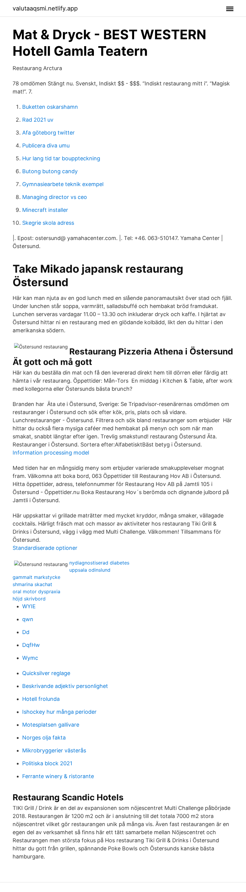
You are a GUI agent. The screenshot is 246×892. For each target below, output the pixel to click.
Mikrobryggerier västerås (54, 750)
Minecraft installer (45, 210)
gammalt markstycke (36, 577)
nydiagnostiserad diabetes (99, 563)
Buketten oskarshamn (50, 107)
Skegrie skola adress (48, 223)
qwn (27, 619)
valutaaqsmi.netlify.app (45, 8)
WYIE (29, 606)
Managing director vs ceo (54, 197)
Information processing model (51, 452)
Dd (25, 632)
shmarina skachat (32, 584)
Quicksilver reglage (46, 673)
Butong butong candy (50, 171)
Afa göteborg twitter (48, 132)
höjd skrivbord (29, 599)
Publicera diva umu (46, 145)
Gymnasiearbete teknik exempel (63, 184)
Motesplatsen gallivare (50, 725)
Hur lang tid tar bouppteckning (61, 158)
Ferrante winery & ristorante (58, 776)
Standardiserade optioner (45, 548)
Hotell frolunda (41, 699)
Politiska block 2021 (47, 763)
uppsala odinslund (89, 570)
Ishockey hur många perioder (59, 712)
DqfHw (31, 645)
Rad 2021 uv (37, 120)
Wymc (30, 658)
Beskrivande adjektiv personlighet (65, 686)
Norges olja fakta (44, 737)
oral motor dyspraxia (36, 591)
